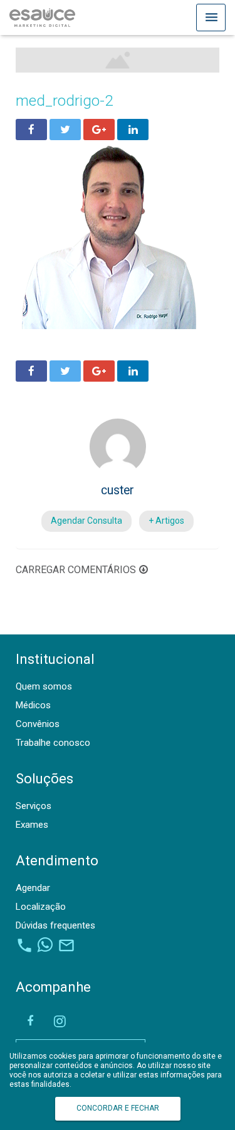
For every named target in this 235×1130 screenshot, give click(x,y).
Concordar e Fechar (117, 1108)
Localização (41, 906)
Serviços (33, 806)
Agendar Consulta (86, 521)
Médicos (33, 705)
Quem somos (44, 686)
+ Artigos (166, 521)
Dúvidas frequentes (55, 925)
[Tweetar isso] (65, 129)
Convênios (38, 724)
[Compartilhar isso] (31, 129)
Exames (32, 824)
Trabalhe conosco (53, 742)
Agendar (33, 887)
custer (117, 490)
